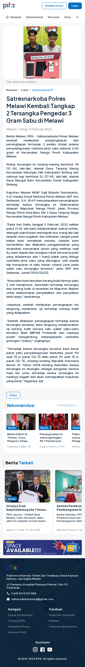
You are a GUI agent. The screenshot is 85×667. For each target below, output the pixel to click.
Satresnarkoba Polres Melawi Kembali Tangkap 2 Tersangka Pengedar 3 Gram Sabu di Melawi (44, 90)
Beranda (11, 90)
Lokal (24, 90)
